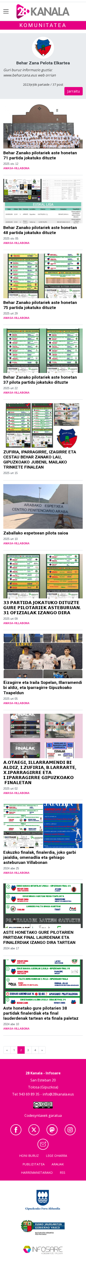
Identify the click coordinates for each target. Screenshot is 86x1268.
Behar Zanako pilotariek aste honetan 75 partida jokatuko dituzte (40, 305)
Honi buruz (29, 1156)
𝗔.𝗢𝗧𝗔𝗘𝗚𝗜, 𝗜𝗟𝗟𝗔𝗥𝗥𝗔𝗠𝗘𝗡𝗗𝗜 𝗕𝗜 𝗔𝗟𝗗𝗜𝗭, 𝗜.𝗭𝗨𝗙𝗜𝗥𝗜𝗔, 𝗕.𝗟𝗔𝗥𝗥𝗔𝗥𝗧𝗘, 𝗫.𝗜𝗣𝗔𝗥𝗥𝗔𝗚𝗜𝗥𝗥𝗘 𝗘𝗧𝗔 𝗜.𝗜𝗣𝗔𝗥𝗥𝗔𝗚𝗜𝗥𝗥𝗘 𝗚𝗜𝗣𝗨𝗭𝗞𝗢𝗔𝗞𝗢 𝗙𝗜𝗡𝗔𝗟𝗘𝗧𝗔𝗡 (39, 772)
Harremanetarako (37, 1172)
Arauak (58, 1164)
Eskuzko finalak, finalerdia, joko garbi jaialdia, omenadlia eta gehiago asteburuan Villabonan (39, 857)
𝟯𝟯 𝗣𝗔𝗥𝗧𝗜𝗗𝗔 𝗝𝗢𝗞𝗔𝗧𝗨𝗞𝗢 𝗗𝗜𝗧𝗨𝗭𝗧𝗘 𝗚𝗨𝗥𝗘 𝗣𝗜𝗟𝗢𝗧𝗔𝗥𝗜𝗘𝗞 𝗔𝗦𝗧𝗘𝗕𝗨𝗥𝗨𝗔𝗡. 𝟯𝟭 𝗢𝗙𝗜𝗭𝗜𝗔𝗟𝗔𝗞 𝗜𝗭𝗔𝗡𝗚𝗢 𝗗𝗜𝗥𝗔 (42, 607)
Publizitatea (33, 1164)
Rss (62, 1172)
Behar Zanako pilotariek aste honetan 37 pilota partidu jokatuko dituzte (40, 380)
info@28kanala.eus (58, 1094)
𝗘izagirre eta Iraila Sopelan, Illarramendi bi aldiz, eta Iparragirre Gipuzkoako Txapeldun (42, 687)
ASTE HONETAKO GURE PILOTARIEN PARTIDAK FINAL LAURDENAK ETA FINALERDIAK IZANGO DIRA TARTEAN (39, 937)
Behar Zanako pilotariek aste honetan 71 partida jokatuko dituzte (40, 155)
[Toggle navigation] (6, 11)
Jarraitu (73, 91)
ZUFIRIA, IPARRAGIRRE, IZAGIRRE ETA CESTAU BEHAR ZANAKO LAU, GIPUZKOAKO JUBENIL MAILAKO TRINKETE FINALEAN (39, 459)
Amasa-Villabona (16, 168)
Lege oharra (56, 1156)
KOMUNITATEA (43, 25)
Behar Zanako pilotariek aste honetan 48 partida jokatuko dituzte (40, 230)
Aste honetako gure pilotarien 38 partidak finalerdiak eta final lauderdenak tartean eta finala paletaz (41, 1013)
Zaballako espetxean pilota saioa (35, 533)
